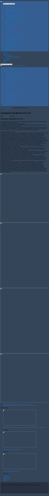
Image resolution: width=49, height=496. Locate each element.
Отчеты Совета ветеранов (12, 46)
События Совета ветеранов (12, 42)
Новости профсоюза (10, 7)
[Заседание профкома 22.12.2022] (19, 446)
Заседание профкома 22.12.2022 (11, 449)
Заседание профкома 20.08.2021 (11, 471)
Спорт (7, 27)
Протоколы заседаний (11, 19)
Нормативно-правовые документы (14, 14)
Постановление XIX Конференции (14, 15)
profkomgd (6, 116)
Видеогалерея (6, 48)
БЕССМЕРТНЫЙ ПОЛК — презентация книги (16, 38)
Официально (9, 107)
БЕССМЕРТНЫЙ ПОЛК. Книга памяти (15, 37)
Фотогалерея (6, 47)
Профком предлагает (11, 29)
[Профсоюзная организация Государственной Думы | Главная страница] (13, 1)
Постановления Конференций (13, 73)
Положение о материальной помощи (14, 18)
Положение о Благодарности (12, 16)
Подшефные (9, 26)
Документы (5, 12)
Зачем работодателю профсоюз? (13, 11)
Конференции (6, 22)
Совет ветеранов (7, 40)
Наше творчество (10, 33)
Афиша (7, 31)
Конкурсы (5, 34)
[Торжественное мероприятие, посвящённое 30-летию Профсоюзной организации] (19, 425)
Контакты (5, 49)
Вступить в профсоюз (8, 9)
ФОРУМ (5, 50)
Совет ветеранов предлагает (12, 43)
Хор (6, 32)
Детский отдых (9, 25)
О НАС (4, 8)
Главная (2, 107)
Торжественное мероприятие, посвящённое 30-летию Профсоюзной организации (24, 427)
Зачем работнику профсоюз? (12, 10)
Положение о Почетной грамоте (13, 17)
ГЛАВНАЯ (5, 6)
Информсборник (9, 45)
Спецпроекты (6, 35)
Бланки (7, 21)
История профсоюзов (11, 39)
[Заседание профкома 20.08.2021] (19, 468)
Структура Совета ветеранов (12, 41)
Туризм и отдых (9, 24)
